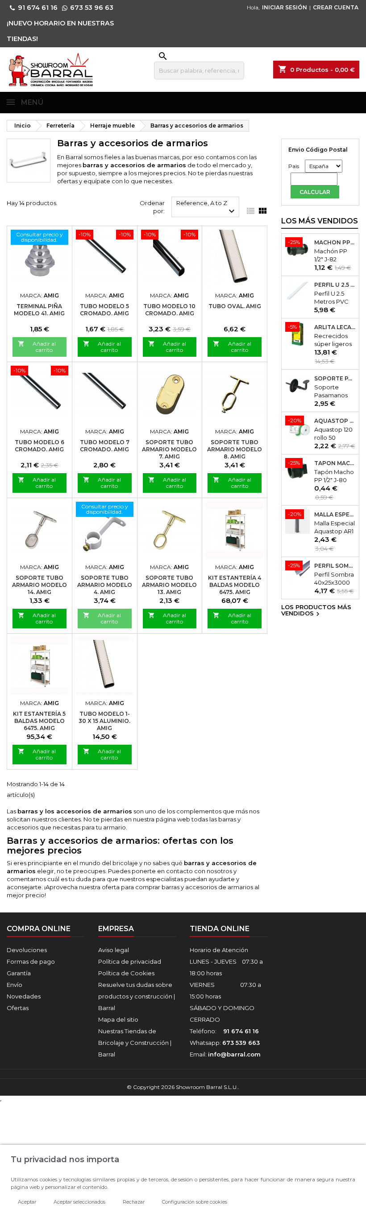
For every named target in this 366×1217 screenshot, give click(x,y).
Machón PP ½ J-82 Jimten (334, 242)
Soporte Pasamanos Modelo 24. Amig (334, 378)
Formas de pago (31, 961)
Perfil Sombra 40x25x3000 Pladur (334, 566)
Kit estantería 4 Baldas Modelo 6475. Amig (234, 584)
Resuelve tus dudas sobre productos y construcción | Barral (136, 996)
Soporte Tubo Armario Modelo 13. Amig (169, 584)
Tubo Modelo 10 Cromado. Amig (169, 310)
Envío (14, 984)
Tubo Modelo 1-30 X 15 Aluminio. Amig (104, 720)
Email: (225, 1054)
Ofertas (18, 1007)
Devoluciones (27, 949)
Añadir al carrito (37, 346)
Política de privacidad (129, 961)
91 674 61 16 (38, 8)
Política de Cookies (126, 973)
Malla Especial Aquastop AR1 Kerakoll (334, 514)
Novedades (24, 996)
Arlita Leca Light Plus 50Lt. (334, 327)
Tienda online (220, 928)
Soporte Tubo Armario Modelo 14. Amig (39, 584)
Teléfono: (224, 1031)
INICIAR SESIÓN (284, 7)
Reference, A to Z (206, 208)
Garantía (19, 973)
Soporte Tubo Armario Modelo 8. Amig (234, 449)
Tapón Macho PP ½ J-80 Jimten (334, 463)
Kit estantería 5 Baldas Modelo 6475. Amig (39, 720)
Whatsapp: (225, 1042)
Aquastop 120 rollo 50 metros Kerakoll (334, 421)
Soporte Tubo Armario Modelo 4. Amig (104, 584)
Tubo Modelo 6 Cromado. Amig (39, 446)
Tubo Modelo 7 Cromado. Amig (104, 446)
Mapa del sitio (118, 1019)
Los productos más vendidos (316, 611)
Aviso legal (113, 949)
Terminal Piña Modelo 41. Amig (39, 310)
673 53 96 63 (91, 8)
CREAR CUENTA (335, 7)
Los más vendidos (319, 221)
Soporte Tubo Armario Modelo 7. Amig (169, 449)
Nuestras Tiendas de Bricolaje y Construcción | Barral (134, 1042)
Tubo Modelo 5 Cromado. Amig (104, 310)
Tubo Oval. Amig (234, 306)
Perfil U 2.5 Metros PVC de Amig (334, 285)
